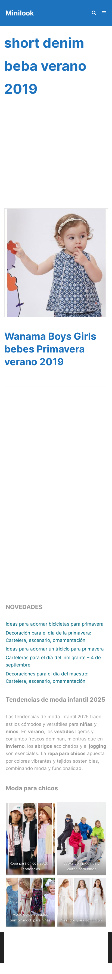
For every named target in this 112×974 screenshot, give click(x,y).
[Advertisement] (56, 159)
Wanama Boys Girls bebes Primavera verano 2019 (50, 349)
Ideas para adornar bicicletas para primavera (55, 624)
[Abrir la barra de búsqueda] (94, 13)
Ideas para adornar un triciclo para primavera (55, 649)
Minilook (19, 13)
